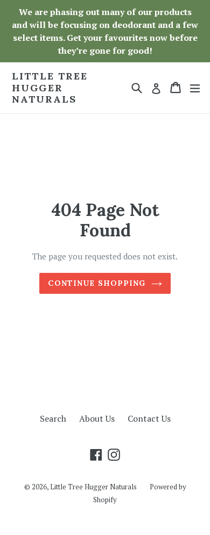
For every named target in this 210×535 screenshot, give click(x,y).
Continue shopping (96, 283)
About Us (97, 418)
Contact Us (149, 418)
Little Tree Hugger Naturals (50, 87)
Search (53, 418)
